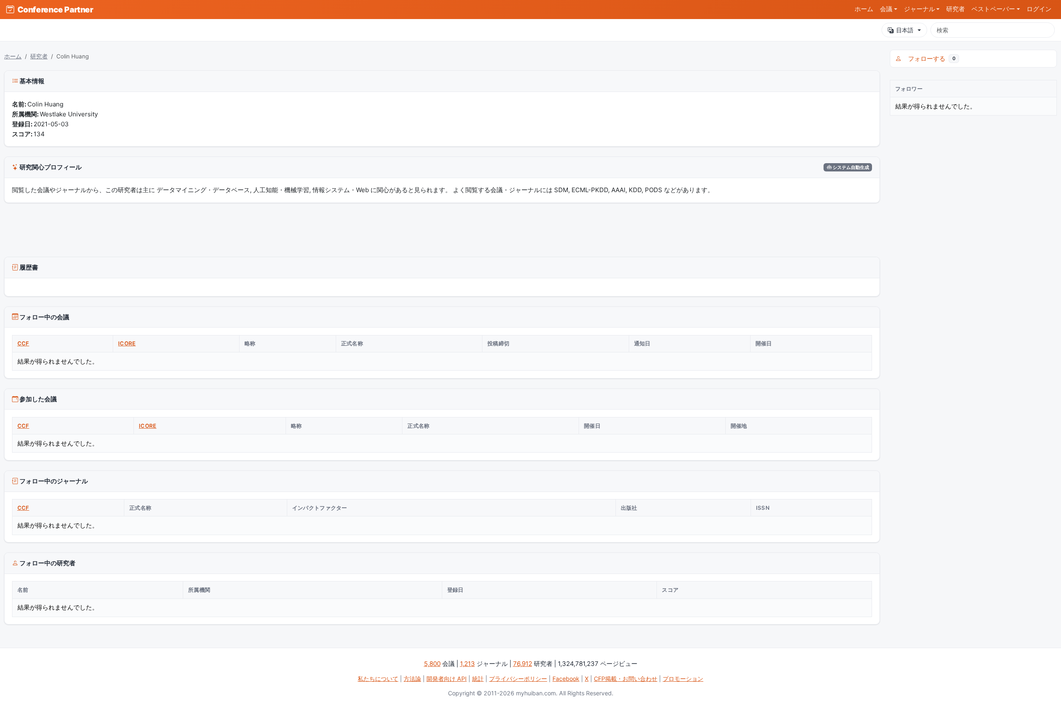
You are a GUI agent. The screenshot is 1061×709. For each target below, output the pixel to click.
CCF (23, 343)
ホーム (864, 9)
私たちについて (378, 678)
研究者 (955, 9)
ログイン (1039, 9)
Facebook (565, 678)
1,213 (467, 664)
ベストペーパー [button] (993, 9)
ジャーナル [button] (919, 9)
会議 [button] (886, 9)
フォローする (930, 59)
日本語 (904, 30)
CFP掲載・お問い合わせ (625, 678)
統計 (478, 678)
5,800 (432, 664)
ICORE (127, 343)
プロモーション (683, 678)
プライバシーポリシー (518, 678)
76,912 (522, 664)
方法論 (412, 678)
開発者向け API (446, 678)
